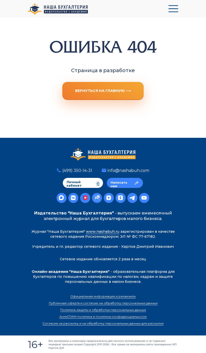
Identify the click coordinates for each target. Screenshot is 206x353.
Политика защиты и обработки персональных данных (103, 310)
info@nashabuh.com (128, 170)
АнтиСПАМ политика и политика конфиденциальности (103, 316)
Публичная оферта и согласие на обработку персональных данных (103, 303)
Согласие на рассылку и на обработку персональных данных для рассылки (103, 323)
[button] (173, 9)
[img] (103, 154)
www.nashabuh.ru (102, 231)
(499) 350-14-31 (77, 170)
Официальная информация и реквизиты (103, 296)
